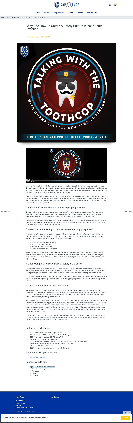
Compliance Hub (92, 13)
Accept (126, 418)
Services (46, 13)
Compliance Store (59, 13)
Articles (80, 13)
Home (38, 13)
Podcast (71, 13)
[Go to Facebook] (52, 401)
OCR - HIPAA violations (37, 357)
